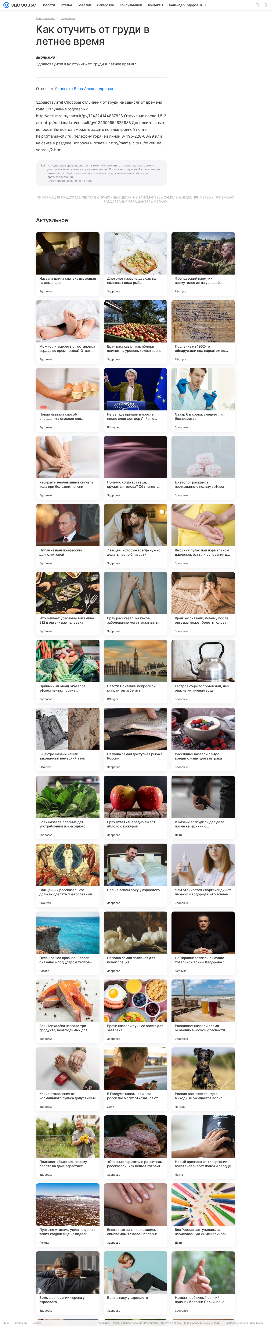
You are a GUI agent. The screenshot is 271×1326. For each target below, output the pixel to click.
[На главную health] (22, 5)
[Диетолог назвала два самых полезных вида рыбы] (135, 264)
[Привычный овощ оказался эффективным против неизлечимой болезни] (68, 671)
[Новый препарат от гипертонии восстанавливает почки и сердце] (203, 1147)
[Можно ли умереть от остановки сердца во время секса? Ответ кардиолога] (68, 332)
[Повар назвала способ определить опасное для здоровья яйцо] (68, 400)
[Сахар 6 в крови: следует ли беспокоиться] (203, 400)
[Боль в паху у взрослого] (135, 1283)
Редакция (103, 1323)
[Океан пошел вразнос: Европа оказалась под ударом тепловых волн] (68, 943)
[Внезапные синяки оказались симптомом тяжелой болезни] (135, 1215)
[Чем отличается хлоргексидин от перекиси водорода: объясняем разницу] (203, 875)
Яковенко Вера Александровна (84, 88)
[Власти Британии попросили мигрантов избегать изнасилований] (135, 671)
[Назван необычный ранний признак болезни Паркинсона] (203, 1283)
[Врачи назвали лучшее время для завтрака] (135, 1011)
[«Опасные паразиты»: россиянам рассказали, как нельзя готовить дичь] (135, 1147)
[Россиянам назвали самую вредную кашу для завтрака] (203, 739)
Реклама (36, 1323)
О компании (20, 1323)
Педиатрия (68, 18)
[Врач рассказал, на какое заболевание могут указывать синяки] (135, 604)
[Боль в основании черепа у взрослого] (68, 1283)
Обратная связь (171, 1323)
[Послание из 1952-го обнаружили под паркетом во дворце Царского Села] (203, 332)
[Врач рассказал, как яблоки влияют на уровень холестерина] (135, 332)
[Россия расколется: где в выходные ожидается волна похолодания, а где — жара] (203, 1079)
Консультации (45, 18)
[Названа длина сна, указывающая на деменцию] (68, 264)
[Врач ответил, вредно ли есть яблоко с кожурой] (135, 807)
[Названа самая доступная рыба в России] (135, 739)
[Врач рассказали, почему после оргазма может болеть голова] (203, 604)
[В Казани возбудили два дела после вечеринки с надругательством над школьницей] (203, 807)
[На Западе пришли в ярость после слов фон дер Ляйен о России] (135, 400)
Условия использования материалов (135, 1323)
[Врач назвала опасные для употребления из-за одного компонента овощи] (68, 807)
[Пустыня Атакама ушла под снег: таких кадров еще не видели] (68, 1215)
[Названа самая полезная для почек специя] (135, 943)
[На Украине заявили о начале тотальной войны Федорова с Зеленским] (203, 943)
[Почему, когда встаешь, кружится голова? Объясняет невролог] (135, 468)
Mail (6, 1323)
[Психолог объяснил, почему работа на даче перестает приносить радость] (68, 1147)
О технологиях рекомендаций (202, 1323)
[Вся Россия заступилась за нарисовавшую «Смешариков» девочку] (203, 1215)
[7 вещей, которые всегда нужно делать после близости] (135, 536)
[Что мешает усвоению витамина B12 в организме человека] (68, 604)
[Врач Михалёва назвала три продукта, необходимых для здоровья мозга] (68, 1011)
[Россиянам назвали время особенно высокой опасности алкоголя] (203, 1011)
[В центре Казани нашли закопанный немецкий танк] (68, 739)
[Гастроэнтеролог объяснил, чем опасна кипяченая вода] (203, 671)
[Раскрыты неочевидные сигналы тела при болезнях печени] (68, 468)
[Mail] (6, 5)
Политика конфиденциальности (243, 1323)
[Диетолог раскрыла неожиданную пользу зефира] (203, 468)
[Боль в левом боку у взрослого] (135, 875)
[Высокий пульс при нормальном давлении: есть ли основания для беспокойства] (203, 536)
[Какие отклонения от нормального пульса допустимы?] (68, 1079)
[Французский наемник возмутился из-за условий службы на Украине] (203, 264)
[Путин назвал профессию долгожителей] (68, 536)
